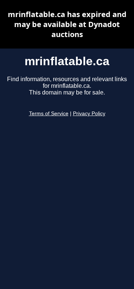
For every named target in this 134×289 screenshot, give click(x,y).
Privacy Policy (89, 113)
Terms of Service (48, 113)
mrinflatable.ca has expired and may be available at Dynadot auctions (67, 24)
